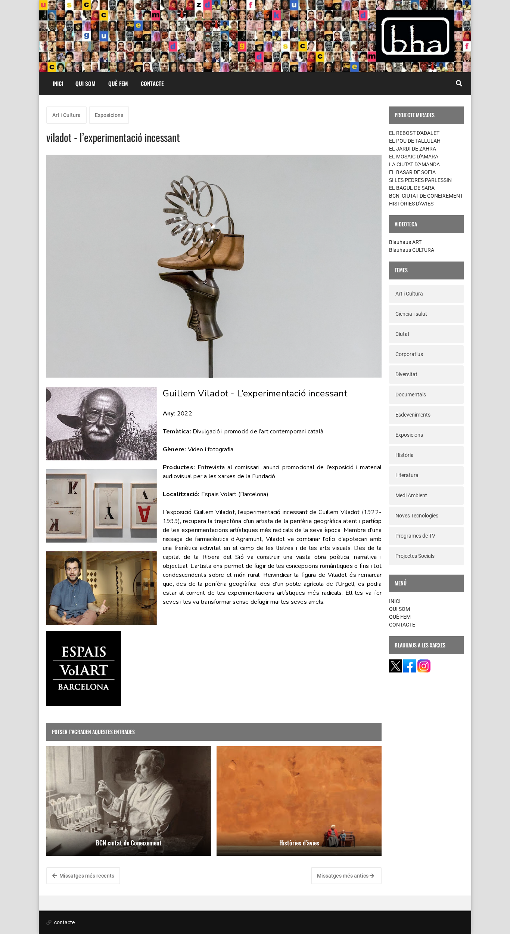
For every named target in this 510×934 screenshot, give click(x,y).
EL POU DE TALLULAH (415, 141)
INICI (58, 83)
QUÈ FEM (118, 83)
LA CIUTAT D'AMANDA (414, 164)
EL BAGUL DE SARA (412, 188)
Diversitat (406, 374)
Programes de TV (415, 536)
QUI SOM (85, 83)
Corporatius (409, 354)
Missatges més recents (86, 876)
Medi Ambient (411, 495)
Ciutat (402, 334)
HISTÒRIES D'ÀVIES (411, 204)
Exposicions (109, 115)
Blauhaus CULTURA (411, 250)
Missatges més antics (343, 876)
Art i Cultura (66, 115)
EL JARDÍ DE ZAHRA (412, 149)
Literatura (407, 475)
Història (404, 455)
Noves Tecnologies (416, 516)
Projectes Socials (415, 556)
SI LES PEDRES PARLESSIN (420, 180)
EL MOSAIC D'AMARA (413, 157)
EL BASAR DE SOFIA (412, 172)
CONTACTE (152, 83)
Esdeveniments (412, 415)
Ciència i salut (411, 314)
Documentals (410, 395)
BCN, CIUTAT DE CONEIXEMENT (426, 196)
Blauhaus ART (405, 242)
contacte (64, 922)
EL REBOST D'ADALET (414, 133)
